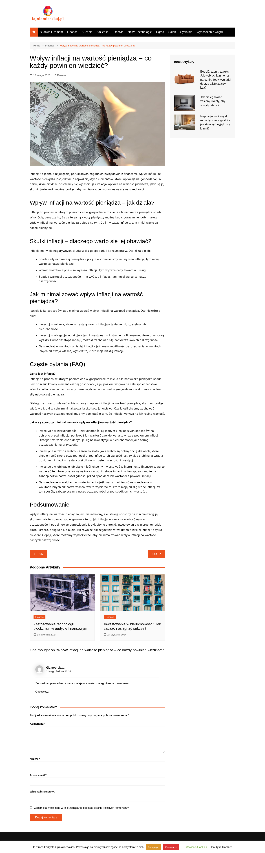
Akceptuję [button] (153, 847)
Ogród (160, 31)
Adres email (38, 775)
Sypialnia (186, 31)
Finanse (72, 31)
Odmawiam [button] (171, 847)
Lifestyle (118, 31)
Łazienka (103, 31)
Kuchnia (87, 31)
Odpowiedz (42, 691)
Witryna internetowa (42, 791)
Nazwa (35, 758)
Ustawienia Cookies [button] (195, 846)
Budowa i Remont (51, 31)
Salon (172, 31)
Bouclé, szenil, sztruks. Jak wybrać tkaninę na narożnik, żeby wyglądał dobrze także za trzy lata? (215, 79)
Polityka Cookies (221, 846)
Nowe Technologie (140, 31)
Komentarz (37, 723)
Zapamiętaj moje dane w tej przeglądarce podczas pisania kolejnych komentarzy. (81, 807)
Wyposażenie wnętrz (210, 31)
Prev (40, 553)
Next (154, 553)
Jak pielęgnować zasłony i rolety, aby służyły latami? (212, 101)
